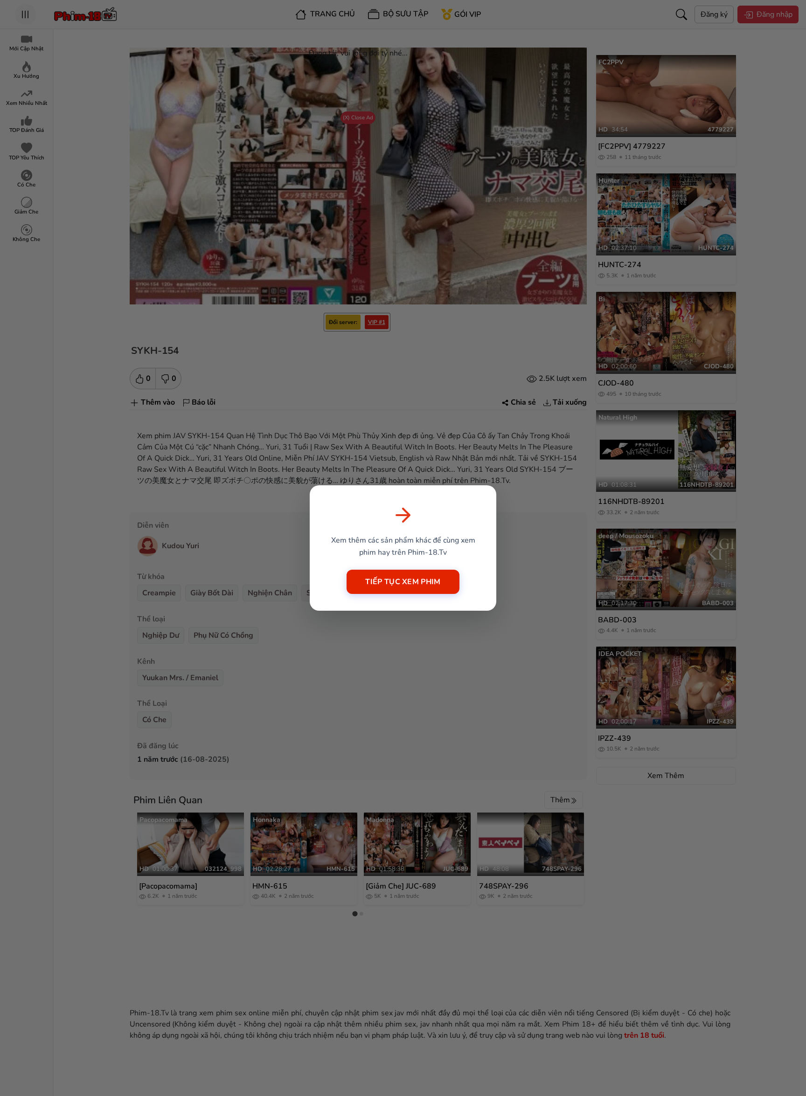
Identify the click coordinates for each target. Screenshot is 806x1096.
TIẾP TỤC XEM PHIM (402, 582)
